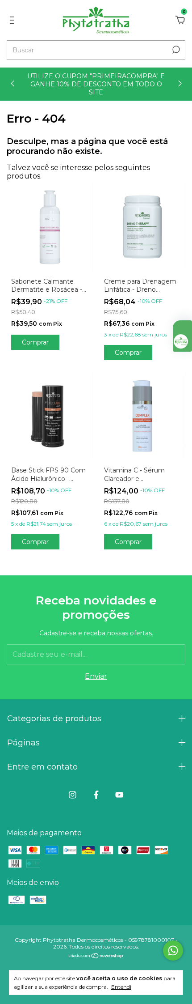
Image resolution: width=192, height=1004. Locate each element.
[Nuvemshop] (96, 956)
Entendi (121, 986)
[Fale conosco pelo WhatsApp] (173, 950)
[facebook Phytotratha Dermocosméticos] (96, 795)
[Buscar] (175, 49)
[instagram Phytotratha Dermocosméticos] (72, 795)
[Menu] (14, 20)
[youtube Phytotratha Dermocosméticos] (119, 795)
